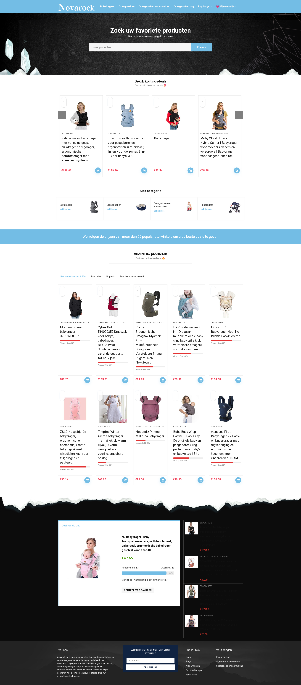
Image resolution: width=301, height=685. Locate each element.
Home (189, 657)
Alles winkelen (193, 666)
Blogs (188, 661)
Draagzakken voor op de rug (214, 133)
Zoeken (201, 47)
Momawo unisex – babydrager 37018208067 (73, 331)
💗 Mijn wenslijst (226, 6)
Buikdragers (107, 6)
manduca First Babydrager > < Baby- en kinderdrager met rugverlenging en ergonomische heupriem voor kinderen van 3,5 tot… (225, 445)
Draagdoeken (127, 6)
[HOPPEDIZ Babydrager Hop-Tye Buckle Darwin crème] (226, 304)
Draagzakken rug (184, 6)
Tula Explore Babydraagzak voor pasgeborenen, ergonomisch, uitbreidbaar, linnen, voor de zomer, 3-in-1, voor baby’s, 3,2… (126, 147)
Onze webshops (194, 670)
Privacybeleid (223, 657)
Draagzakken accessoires (154, 6)
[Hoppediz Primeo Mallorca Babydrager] (151, 409)
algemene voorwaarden (228, 661)
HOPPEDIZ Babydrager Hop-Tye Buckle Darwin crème (225, 331)
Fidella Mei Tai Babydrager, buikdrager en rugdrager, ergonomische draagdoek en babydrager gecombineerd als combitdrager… (216, 536)
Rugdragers (205, 6)
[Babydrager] (173, 115)
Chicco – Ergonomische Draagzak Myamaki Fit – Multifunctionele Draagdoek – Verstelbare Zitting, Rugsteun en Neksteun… (149, 344)
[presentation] (62, 115)
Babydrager (162, 138)
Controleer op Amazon (98, 170)
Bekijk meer (65, 209)
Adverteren (191, 674)
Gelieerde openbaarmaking (229, 666)
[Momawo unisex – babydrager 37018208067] (75, 304)
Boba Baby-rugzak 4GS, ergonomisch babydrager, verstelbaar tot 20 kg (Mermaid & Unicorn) (220, 625)
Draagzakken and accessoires (74, 322)
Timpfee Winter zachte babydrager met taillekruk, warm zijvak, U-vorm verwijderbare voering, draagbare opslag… (112, 445)
